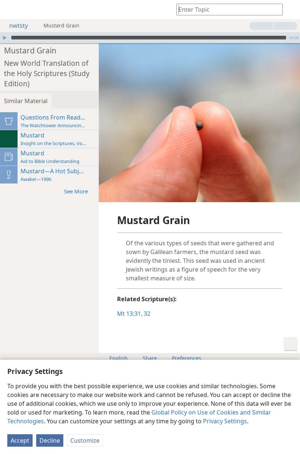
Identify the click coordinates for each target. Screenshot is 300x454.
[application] (150, 37)
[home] (10, 9)
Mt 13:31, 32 (133, 314)
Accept (20, 440)
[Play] (5, 38)
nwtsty (18, 26)
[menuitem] (10, 9)
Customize (85, 440)
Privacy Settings (225, 421)
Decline (50, 440)
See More (76, 191)
